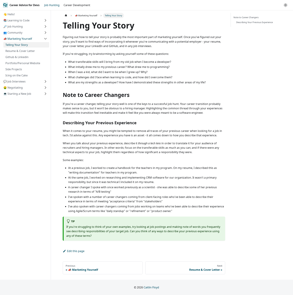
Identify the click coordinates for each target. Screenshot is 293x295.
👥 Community (12, 32)
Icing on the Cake (16, 75)
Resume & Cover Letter (20, 51)
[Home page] (66, 15)
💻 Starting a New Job (17, 94)
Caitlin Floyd (151, 287)
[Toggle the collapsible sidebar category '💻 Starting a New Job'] (45, 93)
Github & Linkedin (16, 57)
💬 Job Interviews (14, 81)
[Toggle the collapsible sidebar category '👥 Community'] (45, 32)
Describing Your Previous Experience (254, 22)
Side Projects (13, 69)
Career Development (77, 5)
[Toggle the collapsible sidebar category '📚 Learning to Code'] (45, 20)
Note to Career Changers (246, 17)
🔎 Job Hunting (13, 26)
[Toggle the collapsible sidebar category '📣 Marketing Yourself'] (45, 38)
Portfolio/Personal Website (22, 63)
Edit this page (75, 251)
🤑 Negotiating (13, 87)
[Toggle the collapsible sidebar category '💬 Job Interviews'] (45, 81)
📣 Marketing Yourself (17, 39)
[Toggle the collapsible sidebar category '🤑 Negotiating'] (45, 87)
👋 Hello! (9, 14)
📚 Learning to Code (16, 20)
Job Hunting (52, 5)
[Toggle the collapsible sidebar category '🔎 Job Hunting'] (45, 26)
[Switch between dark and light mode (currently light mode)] (285, 5)
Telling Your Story (16, 45)
